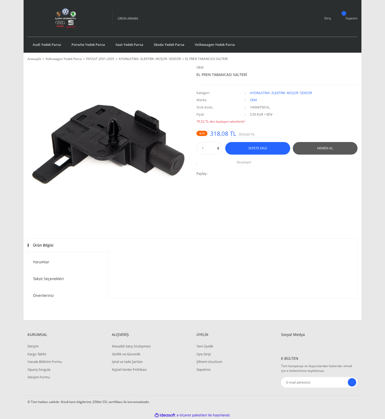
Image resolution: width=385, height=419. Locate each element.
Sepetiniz (203, 369)
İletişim (33, 346)
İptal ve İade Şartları (127, 361)
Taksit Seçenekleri (48, 278)
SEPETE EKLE (257, 148)
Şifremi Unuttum (209, 361)
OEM (200, 67)
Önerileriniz (43, 295)
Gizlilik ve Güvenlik (126, 354)
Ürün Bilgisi (43, 245)
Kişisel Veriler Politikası (129, 369)
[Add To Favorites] (198, 162)
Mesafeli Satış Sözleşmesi (131, 346)
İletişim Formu (39, 377)
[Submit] (352, 382)
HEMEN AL (325, 148)
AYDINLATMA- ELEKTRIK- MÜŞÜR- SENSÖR (281, 93)
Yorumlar (41, 261)
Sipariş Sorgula (39, 369)
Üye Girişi (203, 354)
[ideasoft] (165, 415)
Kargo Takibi (37, 354)
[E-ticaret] (192, 415)
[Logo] (65, 18)
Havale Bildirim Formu (45, 361)
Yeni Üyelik (204, 346)
